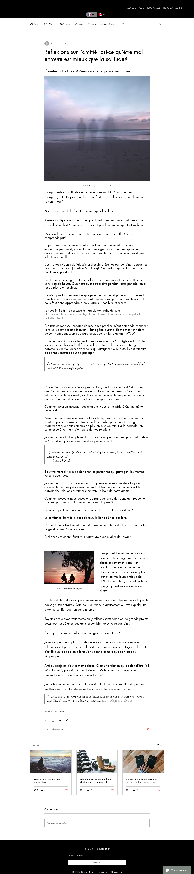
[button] (160, 24)
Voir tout (160, 745)
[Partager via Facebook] (45, 720)
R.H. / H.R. (49, 24)
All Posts (34, 24)
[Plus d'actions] (148, 43)
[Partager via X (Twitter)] (52, 720)
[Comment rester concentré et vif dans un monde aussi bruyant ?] (97, 761)
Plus (124, 24)
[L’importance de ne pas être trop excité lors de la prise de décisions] (143, 761)
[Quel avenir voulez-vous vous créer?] (50, 761)
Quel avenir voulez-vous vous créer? (47, 780)
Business (92, 24)
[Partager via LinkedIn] (59, 720)
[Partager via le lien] (66, 720)
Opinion (78, 24)
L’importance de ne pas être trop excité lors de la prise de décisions (142, 780)
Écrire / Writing (109, 24)
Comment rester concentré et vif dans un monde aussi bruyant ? (95, 780)
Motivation (65, 24)
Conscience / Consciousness (54, 711)
